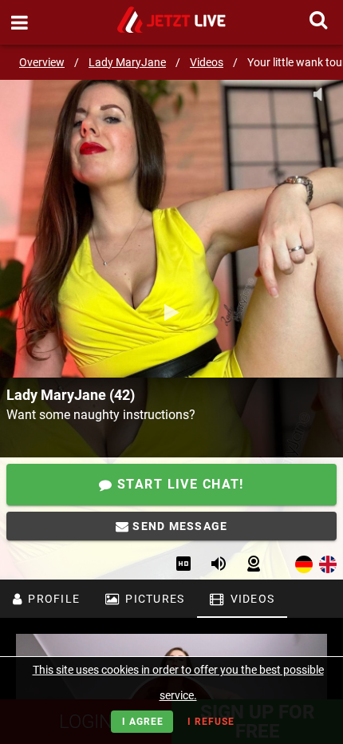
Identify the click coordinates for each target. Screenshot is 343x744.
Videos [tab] (250, 598)
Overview (42, 62)
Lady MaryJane (127, 62)
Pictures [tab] (153, 598)
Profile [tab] (52, 598)
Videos (206, 62)
